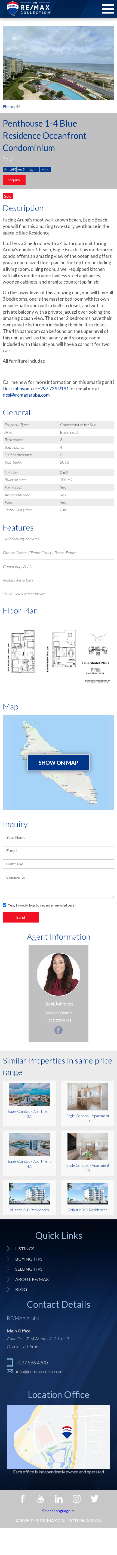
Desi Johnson (16, 388)
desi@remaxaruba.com (26, 395)
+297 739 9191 (53, 388)
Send (20, 917)
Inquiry (14, 180)
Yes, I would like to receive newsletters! (42, 905)
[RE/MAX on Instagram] (76, 1499)
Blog (21, 1289)
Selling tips (28, 1268)
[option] (58, 63)
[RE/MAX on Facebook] (22, 1499)
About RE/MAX (32, 1279)
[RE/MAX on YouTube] (40, 1499)
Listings (24, 1248)
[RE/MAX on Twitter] (94, 1499)
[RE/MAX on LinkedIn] (58, 1499)
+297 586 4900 (32, 1363)
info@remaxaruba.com (39, 1371)
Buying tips (28, 1258)
